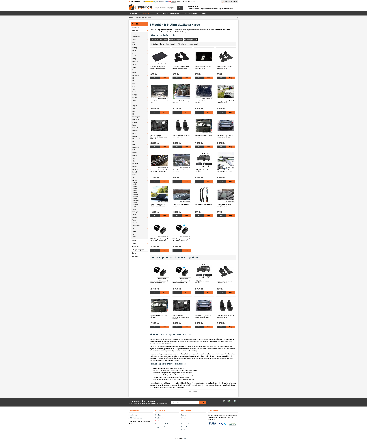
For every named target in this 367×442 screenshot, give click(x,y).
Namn (162, 44)
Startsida (131, 17)
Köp (164, 78)
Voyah (134, 231)
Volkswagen (136, 225)
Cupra (134, 67)
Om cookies (185, 427)
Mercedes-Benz (137, 139)
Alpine (134, 39)
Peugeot (135, 164)
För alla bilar (174, 13)
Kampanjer (135, 256)
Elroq (134, 185)
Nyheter (183, 415)
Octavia (135, 197)
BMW (134, 50)
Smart (134, 209)
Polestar (135, 166)
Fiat (133, 83)
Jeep (134, 108)
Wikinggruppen (188, 438)
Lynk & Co (135, 128)
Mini (133, 144)
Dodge (134, 72)
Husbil (164, 13)
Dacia (134, 70)
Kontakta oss (133, 415)
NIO (133, 150)
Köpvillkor (158, 415)
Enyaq (135, 187)
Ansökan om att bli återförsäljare (165, 424)
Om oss (183, 418)
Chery (134, 59)
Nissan (134, 153)
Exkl (194, 2)
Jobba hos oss (185, 421)
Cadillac (134, 56)
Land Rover (135, 119)
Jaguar (134, 106)
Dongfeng (135, 75)
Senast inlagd (193, 44)
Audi (133, 42)
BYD (133, 53)
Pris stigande (170, 44)
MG (133, 141)
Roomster (136, 200)
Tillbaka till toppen (136, 418)
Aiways (134, 34)
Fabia (135, 189)
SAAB (134, 175)
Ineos (134, 100)
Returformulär (159, 418)
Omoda (134, 155)
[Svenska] (166, 2)
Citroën (134, 64)
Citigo (135, 183)
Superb (135, 205)
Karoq (135, 193)
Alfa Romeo (136, 37)
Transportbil (133, 13)
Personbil (145, 13)
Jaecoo (134, 103)
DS (133, 81)
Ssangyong (135, 212)
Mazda (134, 136)
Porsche (135, 169)
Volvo (134, 228)
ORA (133, 161)
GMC (133, 89)
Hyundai (134, 97)
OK (203, 402)
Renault (134, 172)
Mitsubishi (135, 147)
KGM (133, 111)
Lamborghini (136, 117)
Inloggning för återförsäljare (163, 427)
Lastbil (155, 13)
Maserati (135, 130)
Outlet (204, 13)
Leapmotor (135, 122)
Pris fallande (182, 44)
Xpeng (134, 234)
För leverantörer (186, 424)
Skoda (144, 17)
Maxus (134, 133)
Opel (133, 158)
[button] (153, 2)
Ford (133, 86)
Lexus (134, 125)
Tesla (134, 220)
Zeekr (134, 237)
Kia (133, 114)
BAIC (134, 45)
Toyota (134, 223)
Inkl (189, 2)
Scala (135, 202)
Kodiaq (135, 195)
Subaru (134, 214)
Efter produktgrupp (190, 13)
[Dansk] (170, 2)
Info (155, 78)
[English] (168, 2)
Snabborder (185, 430)
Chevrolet (135, 61)
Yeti (134, 207)
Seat (133, 177)
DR (133, 78)
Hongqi (134, 95)
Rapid (135, 199)
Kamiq (135, 191)
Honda (134, 92)
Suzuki (134, 217)
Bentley (134, 48)
